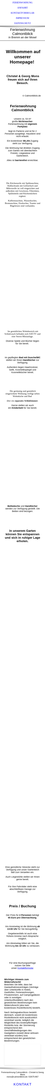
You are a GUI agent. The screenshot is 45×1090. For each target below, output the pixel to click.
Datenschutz (22, 23)
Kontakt (23, 1084)
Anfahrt (22, 7)
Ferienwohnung (22, 2)
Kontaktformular (22, 13)
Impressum (22, 18)
